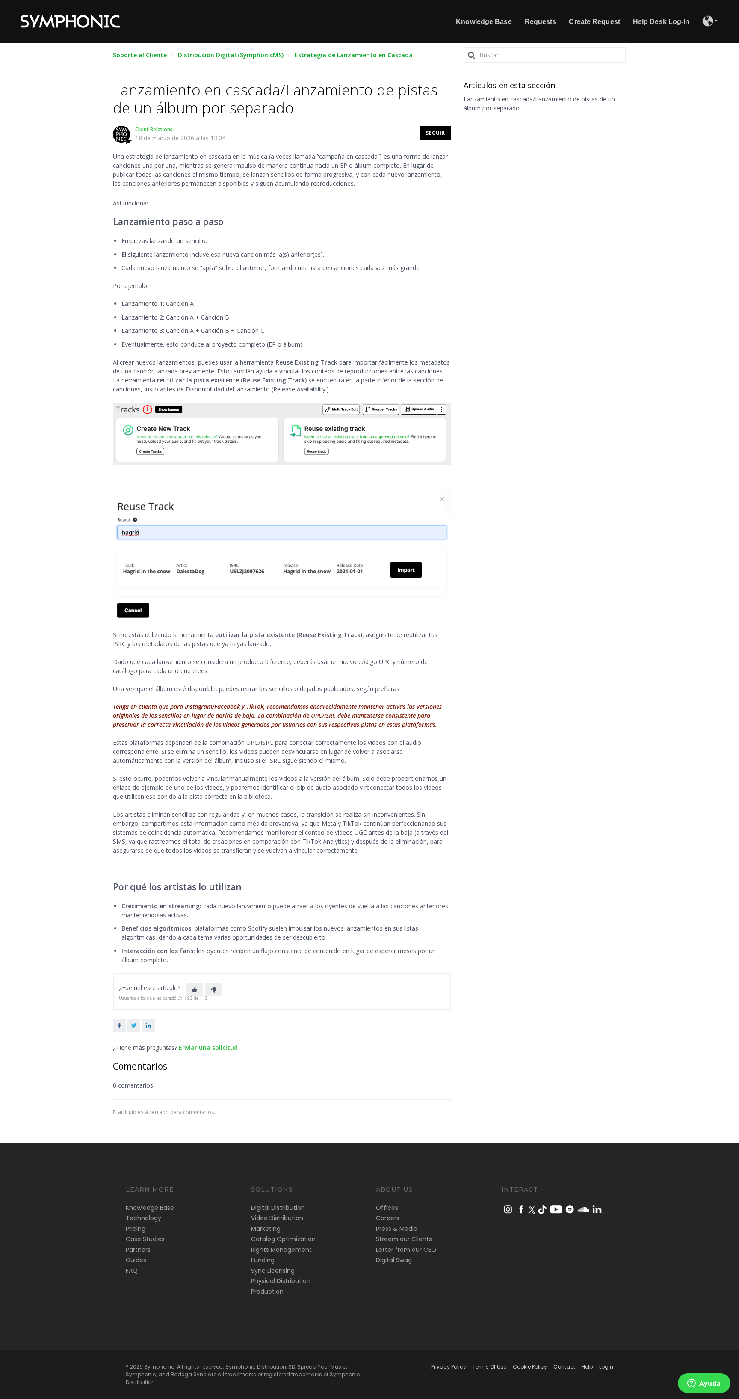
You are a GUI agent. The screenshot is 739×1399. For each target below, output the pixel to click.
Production (267, 1291)
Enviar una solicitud (208, 1047)
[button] (194, 989)
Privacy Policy (448, 1366)
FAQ (132, 1270)
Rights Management (281, 1249)
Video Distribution (277, 1218)
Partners (138, 1249)
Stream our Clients (404, 1239)
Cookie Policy (530, 1366)
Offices (387, 1207)
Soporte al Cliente (140, 55)
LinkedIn (148, 1025)
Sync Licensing (273, 1270)
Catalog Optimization (283, 1239)
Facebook (119, 1025)
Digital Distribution (278, 1207)
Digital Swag (394, 1260)
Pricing (135, 1228)
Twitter (133, 1025)
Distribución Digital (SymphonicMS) (231, 55)
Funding (263, 1260)
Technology (143, 1218)
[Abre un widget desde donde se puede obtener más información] (704, 1384)
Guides (136, 1260)
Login (606, 1366)
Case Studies (145, 1239)
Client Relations (154, 129)
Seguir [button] (435, 132)
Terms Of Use (489, 1366)
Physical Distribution (280, 1281)
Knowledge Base (150, 1207)
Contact (564, 1366)
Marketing (266, 1228)
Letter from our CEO (406, 1249)
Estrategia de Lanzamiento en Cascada (354, 55)
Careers (387, 1218)
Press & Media (396, 1228)
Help (587, 1366)
